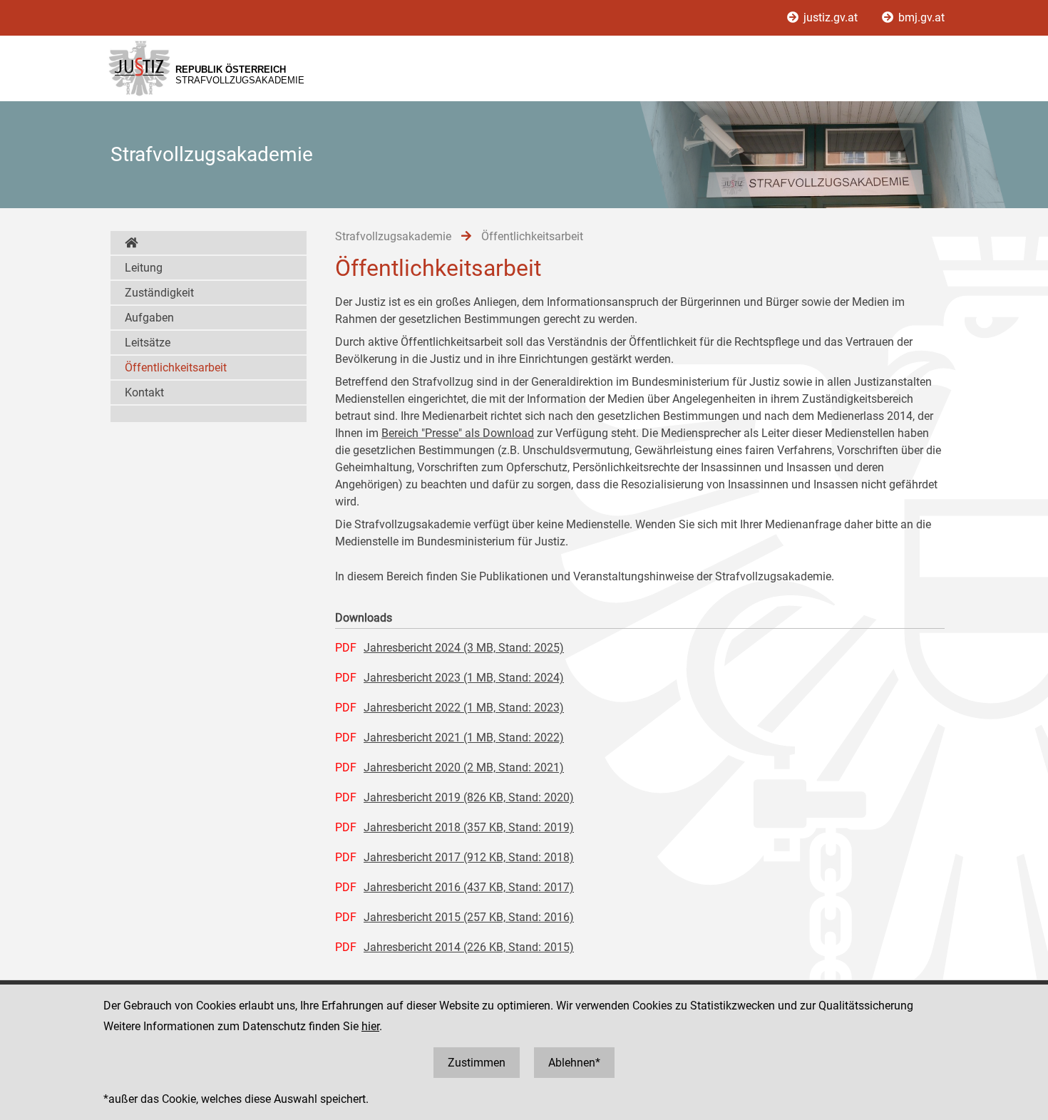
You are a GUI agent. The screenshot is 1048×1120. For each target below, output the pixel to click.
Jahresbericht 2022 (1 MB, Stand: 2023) (464, 707)
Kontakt (144, 392)
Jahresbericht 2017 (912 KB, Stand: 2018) (469, 857)
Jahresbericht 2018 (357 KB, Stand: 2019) (469, 827)
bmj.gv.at (920, 17)
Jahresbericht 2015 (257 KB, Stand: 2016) (469, 917)
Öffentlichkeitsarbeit (176, 367)
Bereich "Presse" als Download (457, 433)
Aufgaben (149, 317)
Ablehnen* (574, 1062)
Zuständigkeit (159, 292)
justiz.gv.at (831, 17)
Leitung (144, 267)
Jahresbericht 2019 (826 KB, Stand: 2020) (469, 797)
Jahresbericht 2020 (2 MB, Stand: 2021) (464, 767)
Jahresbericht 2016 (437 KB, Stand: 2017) (469, 887)
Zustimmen (476, 1062)
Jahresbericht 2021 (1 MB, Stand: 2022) (464, 737)
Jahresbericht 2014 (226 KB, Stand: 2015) (469, 947)
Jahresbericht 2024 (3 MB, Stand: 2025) (464, 647)
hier (370, 1026)
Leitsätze (147, 342)
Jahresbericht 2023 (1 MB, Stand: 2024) (464, 677)
